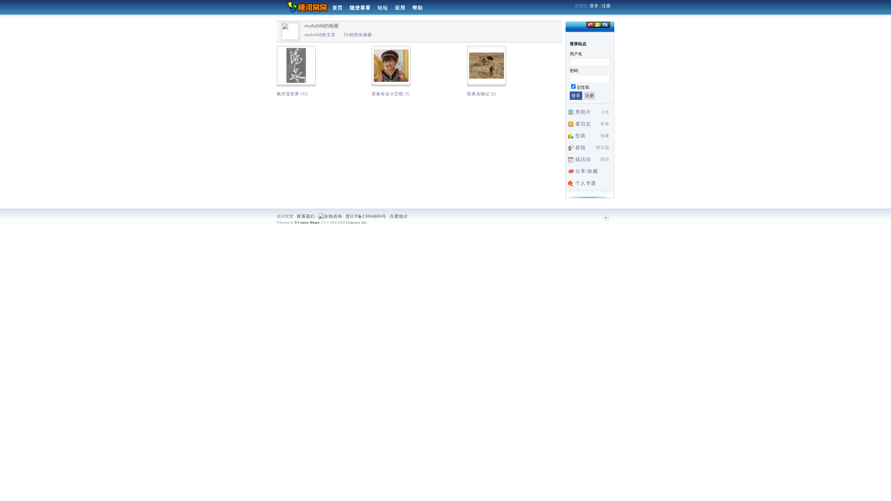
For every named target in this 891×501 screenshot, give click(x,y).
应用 (400, 7)
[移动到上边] (597, 24)
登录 (594, 5)
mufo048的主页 (320, 34)
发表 (604, 123)
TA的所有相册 (358, 34)
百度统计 (399, 216)
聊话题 (602, 147)
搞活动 (583, 159)
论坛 (383, 7)
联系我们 (306, 216)
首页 (337, 7)
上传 (604, 112)
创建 (604, 135)
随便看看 (360, 7)
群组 (580, 147)
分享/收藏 (586, 171)
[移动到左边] (590, 24)
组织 (604, 159)
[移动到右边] (605, 24)
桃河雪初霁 (288, 94)
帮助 (417, 7)
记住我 (583, 87)
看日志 (583, 124)
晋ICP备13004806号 (366, 216)
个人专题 (585, 183)
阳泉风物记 (478, 94)
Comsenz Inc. (357, 222)
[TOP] (606, 221)
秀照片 (583, 112)
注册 (606, 5)
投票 (580, 135)
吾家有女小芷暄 (387, 94)
